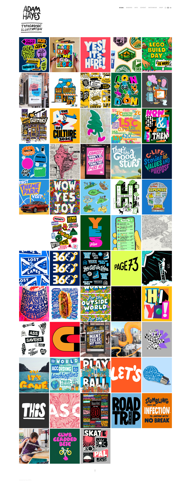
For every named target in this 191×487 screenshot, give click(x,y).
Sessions (129, 7)
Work (121, 8)
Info (136, 7)
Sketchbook (152, 7)
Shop (161, 7)
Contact (143, 7)
